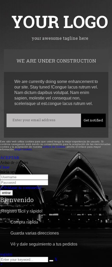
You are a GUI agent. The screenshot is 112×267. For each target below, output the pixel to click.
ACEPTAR (9, 157)
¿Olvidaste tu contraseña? (21, 187)
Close (4, 167)
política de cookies (54, 146)
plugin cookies (23, 149)
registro (6, 254)
